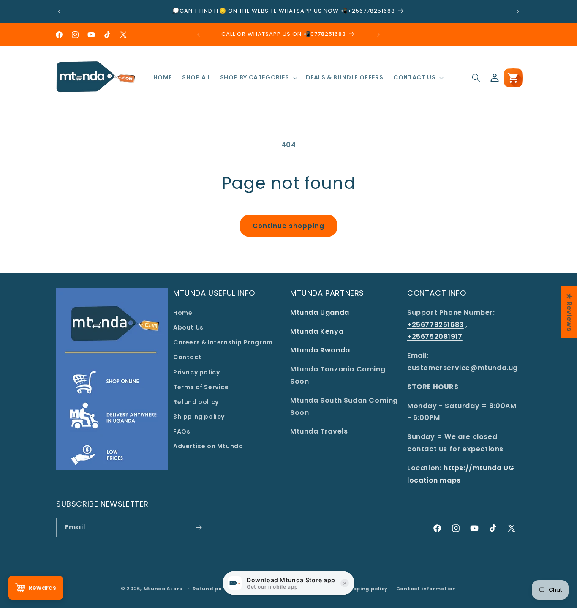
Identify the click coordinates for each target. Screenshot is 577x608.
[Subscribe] (198, 527)
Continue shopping (288, 225)
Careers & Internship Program (223, 342)
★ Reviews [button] (569, 312)
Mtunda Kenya (316, 331)
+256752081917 (435, 336)
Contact (187, 357)
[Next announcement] (518, 11)
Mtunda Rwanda (320, 350)
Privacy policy (196, 372)
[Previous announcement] (59, 11)
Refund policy (196, 402)
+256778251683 (435, 325)
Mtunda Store (163, 588)
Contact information (426, 588)
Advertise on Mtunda (208, 446)
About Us (188, 327)
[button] (258, 77)
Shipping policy (199, 416)
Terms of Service (201, 387)
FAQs (181, 431)
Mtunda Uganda (319, 312)
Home (182, 312)
